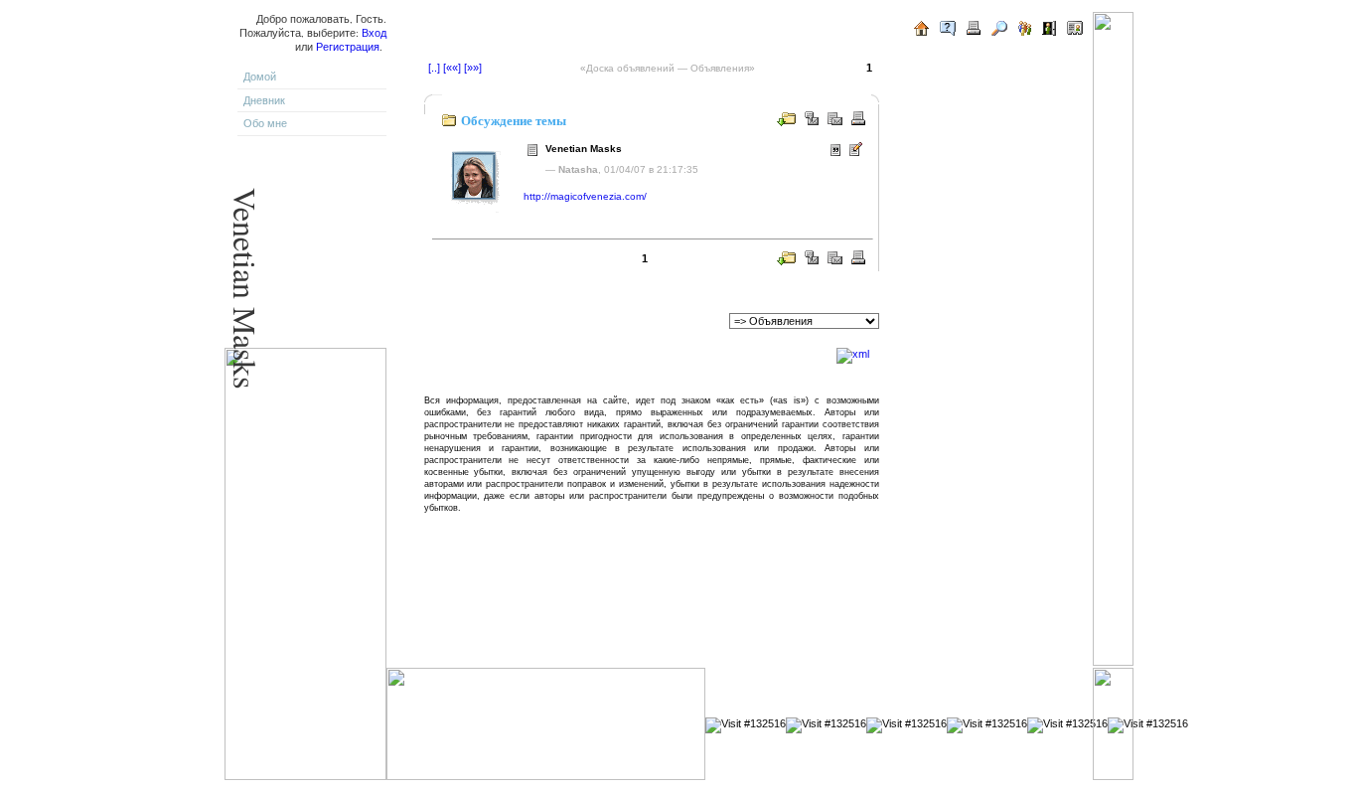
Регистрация (347, 47)
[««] (452, 68)
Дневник (264, 100)
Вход (374, 33)
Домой (259, 76)
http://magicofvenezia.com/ (585, 196)
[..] (434, 68)
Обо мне (265, 123)
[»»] (473, 68)
